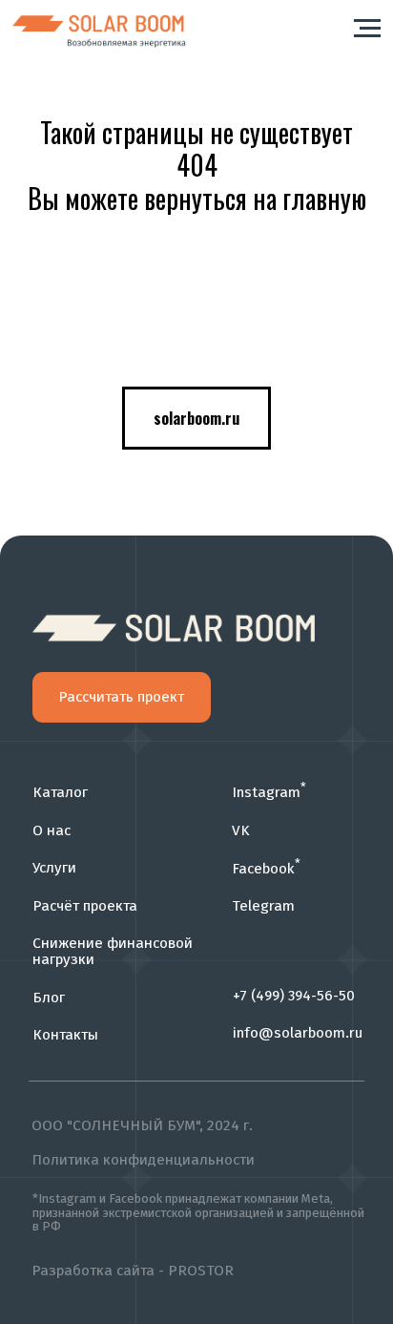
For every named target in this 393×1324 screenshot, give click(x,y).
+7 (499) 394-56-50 (294, 995)
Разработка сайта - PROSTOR (132, 1270)
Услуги (54, 867)
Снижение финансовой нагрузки (112, 951)
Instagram (269, 792)
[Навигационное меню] (367, 28)
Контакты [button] (65, 1034)
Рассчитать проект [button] (121, 696)
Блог (48, 997)
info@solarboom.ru (297, 1032)
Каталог (60, 792)
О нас (51, 830)
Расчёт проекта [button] (84, 905)
